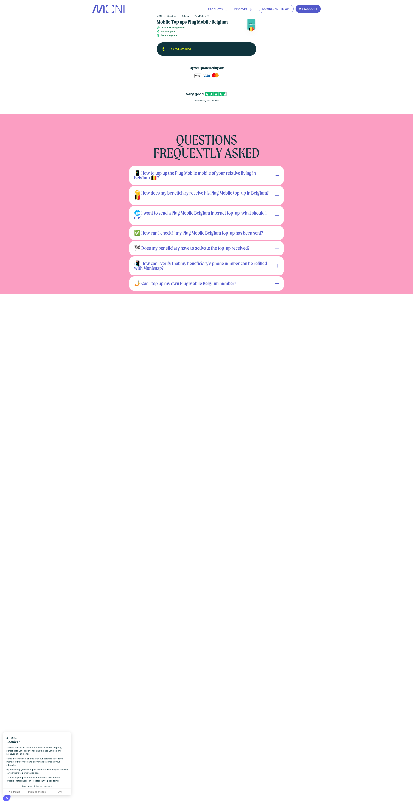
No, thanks (14, 791)
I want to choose (37, 791)
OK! (60, 791)
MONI (159, 16)
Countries (171, 16)
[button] (7, 798)
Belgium (185, 16)
